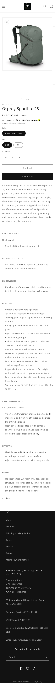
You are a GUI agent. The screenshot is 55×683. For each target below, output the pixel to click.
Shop (8, 520)
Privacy (9, 546)
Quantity (6, 151)
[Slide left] (21, 99)
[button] (3, 6)
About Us (10, 526)
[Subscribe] (46, 657)
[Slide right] (34, 99)
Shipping (5, 123)
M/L (18, 145)
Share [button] (8, 498)
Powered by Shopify (36, 682)
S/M (7, 145)
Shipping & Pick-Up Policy (18, 533)
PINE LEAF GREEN (14, 133)
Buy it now (27, 176)
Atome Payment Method (17, 559)
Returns (9, 553)
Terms (9, 540)
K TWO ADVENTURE (23, 682)
